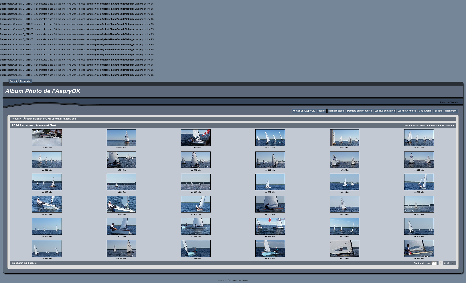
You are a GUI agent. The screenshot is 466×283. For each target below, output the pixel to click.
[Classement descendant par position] (453, 125)
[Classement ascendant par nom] (427, 125)
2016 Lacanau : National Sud (61, 119)
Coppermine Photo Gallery (238, 280)
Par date (438, 111)
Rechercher (451, 111)
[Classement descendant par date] (440, 125)
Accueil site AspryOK (304, 111)
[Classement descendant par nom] (430, 125)
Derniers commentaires (359, 111)
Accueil (13, 81)
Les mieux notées (407, 111)
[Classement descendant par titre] (411, 125)
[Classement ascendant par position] (451, 125)
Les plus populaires (385, 111)
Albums (322, 111)
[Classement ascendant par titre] (409, 125)
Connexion (25, 81)
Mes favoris (425, 111)
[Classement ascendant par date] (438, 125)
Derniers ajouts (336, 111)
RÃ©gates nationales (33, 119)
